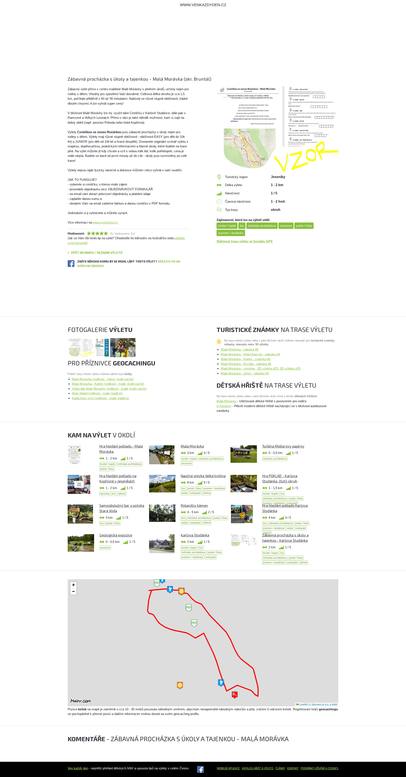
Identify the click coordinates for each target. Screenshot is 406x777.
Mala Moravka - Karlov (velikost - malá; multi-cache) (108, 384)
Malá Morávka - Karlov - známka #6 (245, 359)
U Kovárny (224, 406)
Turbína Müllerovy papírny (283, 446)
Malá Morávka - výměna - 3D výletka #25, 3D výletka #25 (260, 368)
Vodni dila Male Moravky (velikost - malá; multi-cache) (109, 388)
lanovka (104, 493)
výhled (121, 493)
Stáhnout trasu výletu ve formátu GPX (245, 241)
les (242, 225)
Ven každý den (78, 768)
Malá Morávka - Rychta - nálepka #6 (246, 364)
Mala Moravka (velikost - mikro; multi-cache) (103, 379)
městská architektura (262, 225)
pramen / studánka (230, 233)
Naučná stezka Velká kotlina (203, 476)
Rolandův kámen (194, 505)
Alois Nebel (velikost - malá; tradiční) (97, 393)
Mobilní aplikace (228, 768)
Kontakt (293, 768)
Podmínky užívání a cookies (319, 768)
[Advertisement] (194, 46)
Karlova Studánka (195, 535)
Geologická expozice (115, 535)
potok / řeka (304, 225)
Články (280, 768)
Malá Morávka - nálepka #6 (239, 349)
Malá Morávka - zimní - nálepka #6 (245, 373)
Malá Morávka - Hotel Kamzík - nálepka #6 (250, 354)
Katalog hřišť (251, 768)
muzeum (286, 225)
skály (185, 493)
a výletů (267, 768)
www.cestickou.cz (105, 222)
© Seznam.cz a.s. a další (323, 704)
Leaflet (303, 704)
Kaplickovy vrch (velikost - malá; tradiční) (100, 398)
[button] (194, 623)
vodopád (195, 493)
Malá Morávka (226, 401)
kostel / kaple (227, 225)
